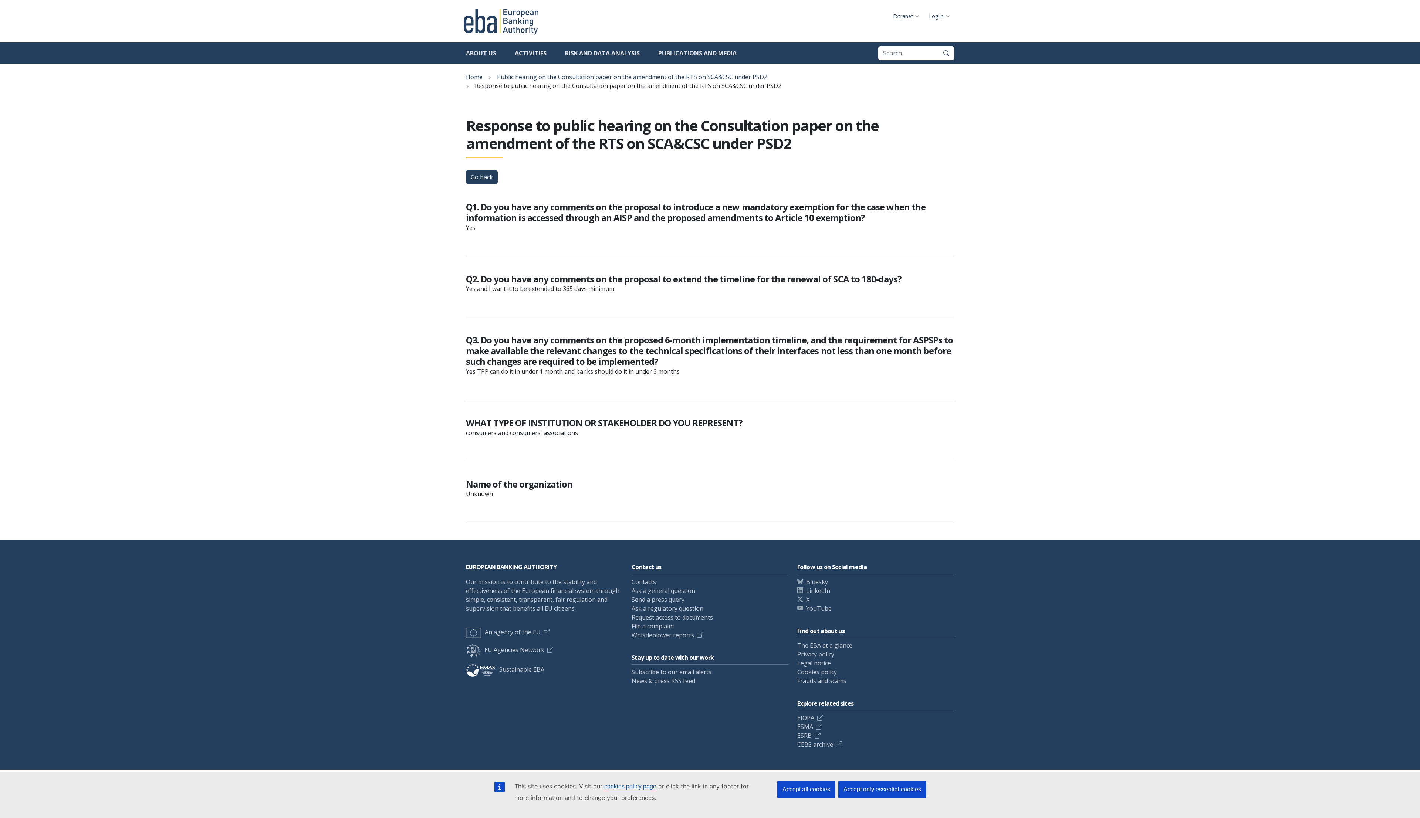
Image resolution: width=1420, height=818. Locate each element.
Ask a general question (663, 591)
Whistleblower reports (663, 635)
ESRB (804, 736)
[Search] (946, 53)
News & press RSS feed (663, 681)
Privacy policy (815, 654)
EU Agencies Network (514, 650)
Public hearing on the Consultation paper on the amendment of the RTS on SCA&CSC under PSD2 (632, 77)
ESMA (805, 727)
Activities (531, 53)
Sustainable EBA (521, 669)
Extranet (903, 16)
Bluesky (817, 582)
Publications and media (697, 53)
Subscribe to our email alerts (671, 672)
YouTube (819, 608)
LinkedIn (818, 591)
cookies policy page (630, 786)
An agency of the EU (513, 632)
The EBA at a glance (824, 645)
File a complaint (653, 626)
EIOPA (805, 718)
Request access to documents (672, 617)
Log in (936, 16)
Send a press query (658, 599)
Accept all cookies (806, 789)
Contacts (644, 582)
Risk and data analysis (602, 53)
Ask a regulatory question (667, 608)
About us (481, 53)
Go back (482, 177)
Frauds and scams (821, 681)
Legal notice (814, 663)
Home (474, 77)
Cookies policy (817, 672)
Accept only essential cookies (882, 789)
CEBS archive (815, 744)
